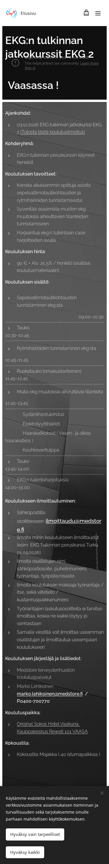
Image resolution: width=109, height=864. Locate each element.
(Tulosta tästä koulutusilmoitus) (52, 132)
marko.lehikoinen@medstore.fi (50, 694)
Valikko (98, 13)
